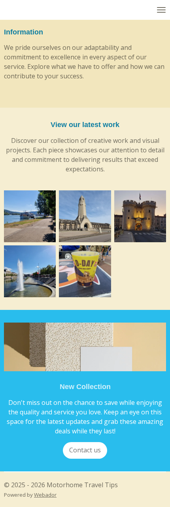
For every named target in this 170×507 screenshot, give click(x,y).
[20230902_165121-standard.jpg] (29, 271)
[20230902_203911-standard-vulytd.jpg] (140, 216)
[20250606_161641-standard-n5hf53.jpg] (84, 271)
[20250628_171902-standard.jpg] (29, 216)
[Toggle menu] (161, 10)
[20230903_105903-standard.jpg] (84, 216)
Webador (45, 494)
